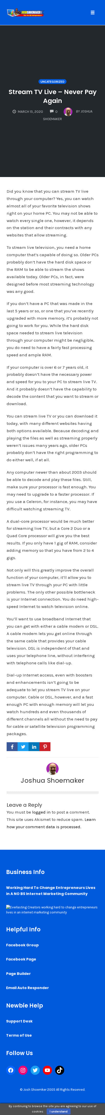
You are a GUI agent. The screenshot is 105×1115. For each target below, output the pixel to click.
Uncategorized (52, 81)
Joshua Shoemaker (52, 780)
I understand (59, 1111)
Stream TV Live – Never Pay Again (53, 96)
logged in (41, 812)
